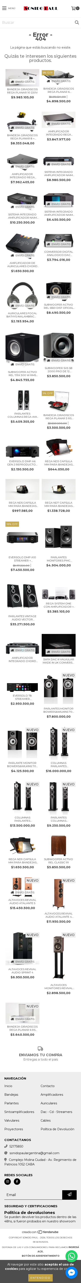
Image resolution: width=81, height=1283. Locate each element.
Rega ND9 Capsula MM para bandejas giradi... (22, 860)
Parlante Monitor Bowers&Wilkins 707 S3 (22, 764)
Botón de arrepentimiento (40, 1256)
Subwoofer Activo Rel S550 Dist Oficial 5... (58, 306)
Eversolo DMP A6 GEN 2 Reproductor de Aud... (22, 463)
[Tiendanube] (40, 1233)
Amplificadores (52, 1095)
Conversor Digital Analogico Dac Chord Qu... (58, 253)
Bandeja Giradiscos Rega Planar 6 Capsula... (58, 90)
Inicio (8, 1086)
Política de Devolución (57, 1129)
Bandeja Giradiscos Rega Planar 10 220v (22, 91)
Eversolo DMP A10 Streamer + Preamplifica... (22, 559)
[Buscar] (76, 22)
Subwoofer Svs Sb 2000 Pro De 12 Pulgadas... (58, 369)
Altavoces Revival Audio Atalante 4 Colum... (59, 915)
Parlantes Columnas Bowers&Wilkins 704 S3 (58, 819)
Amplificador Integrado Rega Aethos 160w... (22, 175)
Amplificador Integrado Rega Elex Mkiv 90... (58, 133)
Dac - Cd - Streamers (56, 1112)
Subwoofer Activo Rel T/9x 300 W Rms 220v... (22, 373)
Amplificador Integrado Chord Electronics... (22, 659)
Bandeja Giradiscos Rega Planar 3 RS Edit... (58, 416)
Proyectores (13, 1129)
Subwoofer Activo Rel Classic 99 (58, 860)
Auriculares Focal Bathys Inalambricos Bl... (22, 315)
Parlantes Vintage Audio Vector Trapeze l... (22, 618)
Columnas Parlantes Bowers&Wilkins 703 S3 (22, 819)
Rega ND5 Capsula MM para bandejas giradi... (22, 504)
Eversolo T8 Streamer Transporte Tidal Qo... (22, 697)
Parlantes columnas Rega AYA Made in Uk (22, 415)
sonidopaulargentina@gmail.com (34, 1153)
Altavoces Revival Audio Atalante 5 (22, 901)
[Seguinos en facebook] (17, 1181)
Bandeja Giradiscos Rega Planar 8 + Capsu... (22, 137)
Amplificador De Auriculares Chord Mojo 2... (22, 264)
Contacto (48, 1086)
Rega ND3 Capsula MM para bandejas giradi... (58, 463)
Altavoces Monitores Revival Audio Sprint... (58, 986)
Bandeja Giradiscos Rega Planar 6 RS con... (22, 1028)
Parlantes (11, 1103)
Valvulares (11, 1120)
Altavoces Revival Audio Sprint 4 (22, 971)
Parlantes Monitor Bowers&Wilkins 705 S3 (58, 710)
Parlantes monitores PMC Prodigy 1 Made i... (58, 559)
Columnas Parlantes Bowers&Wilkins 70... (58, 764)
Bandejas (11, 1095)
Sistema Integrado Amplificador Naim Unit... (58, 173)
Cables (46, 1120)
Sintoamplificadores (19, 1112)
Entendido (40, 1277)
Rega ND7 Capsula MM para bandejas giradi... (58, 504)
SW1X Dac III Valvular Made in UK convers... (58, 661)
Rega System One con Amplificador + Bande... (59, 605)
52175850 (16, 1146)
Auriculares (49, 1103)
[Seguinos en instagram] (7, 1181)
